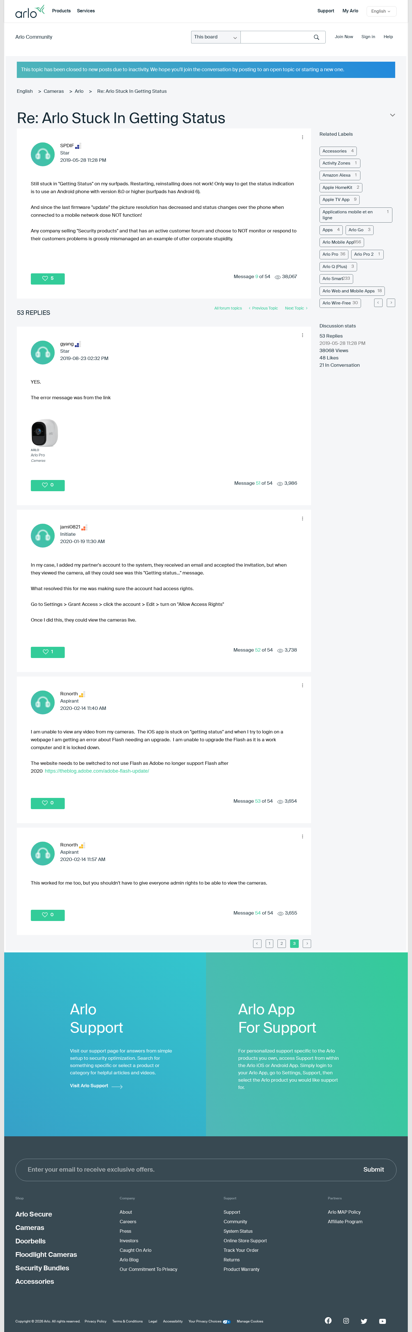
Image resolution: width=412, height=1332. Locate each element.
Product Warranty (241, 1270)
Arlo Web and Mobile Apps (349, 291)
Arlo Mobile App (338, 242)
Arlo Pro (330, 254)
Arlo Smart (333, 279)
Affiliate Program (345, 1222)
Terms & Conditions (127, 1321)
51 (258, 483)
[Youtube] (382, 1321)
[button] (302, 137)
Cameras (54, 91)
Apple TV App (336, 200)
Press (125, 1231)
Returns (232, 1260)
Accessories (335, 151)
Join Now (344, 37)
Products (61, 11)
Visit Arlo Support (89, 1086)
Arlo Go (356, 230)
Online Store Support (245, 1241)
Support (326, 11)
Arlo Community (33, 37)
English (25, 91)
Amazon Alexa (336, 175)
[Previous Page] (257, 943)
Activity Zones (336, 163)
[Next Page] (391, 303)
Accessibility (173, 1321)
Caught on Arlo (135, 1250)
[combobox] (283, 37)
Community (235, 1222)
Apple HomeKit (337, 188)
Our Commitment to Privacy (148, 1270)
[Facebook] (328, 1320)
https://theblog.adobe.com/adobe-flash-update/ (97, 771)
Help (388, 37)
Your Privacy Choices (205, 1321)
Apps (328, 230)
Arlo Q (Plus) (335, 267)
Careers (128, 1222)
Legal (153, 1321)
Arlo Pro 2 (364, 254)
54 (258, 913)
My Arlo (350, 11)
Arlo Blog (129, 1260)
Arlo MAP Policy (344, 1212)
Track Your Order (241, 1250)
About (126, 1212)
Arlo (79, 91)
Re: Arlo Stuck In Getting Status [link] (132, 91)
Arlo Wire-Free (337, 303)
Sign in (368, 37)
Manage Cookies (250, 1321)
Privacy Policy (96, 1321)
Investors (129, 1241)
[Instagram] (346, 1321)
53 (258, 801)
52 (258, 650)
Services (86, 11)
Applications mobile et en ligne (348, 215)
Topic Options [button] (392, 116)
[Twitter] (364, 1321)
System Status (238, 1231)
